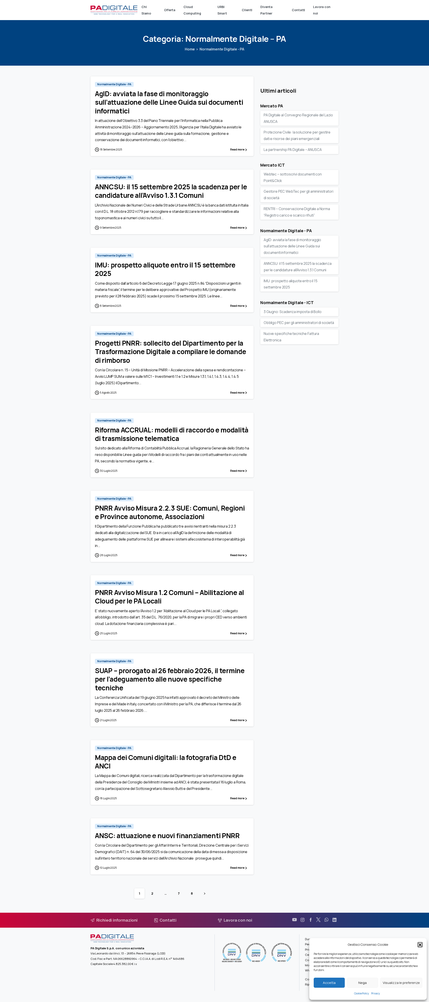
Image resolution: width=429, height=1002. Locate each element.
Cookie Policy (361, 993)
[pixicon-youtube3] (294, 919)
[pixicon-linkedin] (334, 919)
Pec (307, 944)
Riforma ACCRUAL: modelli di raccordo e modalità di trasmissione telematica (171, 434)
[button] (420, 944)
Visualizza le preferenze (401, 982)
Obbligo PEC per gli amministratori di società (299, 322)
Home (190, 49)
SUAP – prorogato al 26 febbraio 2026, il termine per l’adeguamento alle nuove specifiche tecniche (170, 679)
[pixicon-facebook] (311, 919)
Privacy (375, 993)
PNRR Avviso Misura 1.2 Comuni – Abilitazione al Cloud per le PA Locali (169, 596)
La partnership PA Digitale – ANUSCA (293, 149)
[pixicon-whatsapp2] (326, 919)
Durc (308, 939)
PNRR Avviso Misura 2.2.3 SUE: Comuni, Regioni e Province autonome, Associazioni (170, 512)
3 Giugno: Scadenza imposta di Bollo (292, 311)
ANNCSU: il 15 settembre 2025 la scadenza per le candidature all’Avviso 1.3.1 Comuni (171, 191)
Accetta (329, 982)
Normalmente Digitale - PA (222, 49)
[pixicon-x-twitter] (318, 919)
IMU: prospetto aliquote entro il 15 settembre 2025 (165, 269)
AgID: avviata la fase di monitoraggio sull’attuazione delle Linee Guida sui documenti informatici (169, 102)
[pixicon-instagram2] (303, 919)
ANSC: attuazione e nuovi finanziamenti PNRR (167, 835)
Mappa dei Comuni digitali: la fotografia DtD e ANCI (165, 761)
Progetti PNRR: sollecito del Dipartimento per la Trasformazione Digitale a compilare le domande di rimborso (170, 351)
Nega (362, 982)
